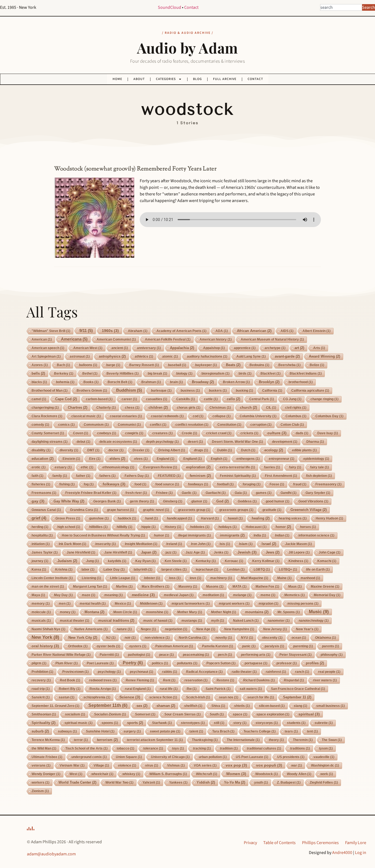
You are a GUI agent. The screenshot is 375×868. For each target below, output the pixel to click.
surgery (132, 731)
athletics (144, 356)
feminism (200, 476)
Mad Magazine (254, 578)
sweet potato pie (165, 731)
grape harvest (120, 510)
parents (330, 646)
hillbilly (124, 527)
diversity (69, 450)
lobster (152, 578)
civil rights (295, 408)
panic (249, 646)
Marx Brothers (155, 586)
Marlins (124, 586)
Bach (63, 365)
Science (129, 697)
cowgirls (134, 433)
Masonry (187, 586)
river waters (325, 680)
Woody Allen (299, 774)
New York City (82, 637)
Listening (91, 578)
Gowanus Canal (46, 510)
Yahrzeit (151, 782)
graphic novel (156, 510)
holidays (228, 527)
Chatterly (106, 408)
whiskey (131, 774)
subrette (324, 723)
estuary (63, 467)
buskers (218, 390)
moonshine (157, 612)
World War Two (119, 782)
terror (81, 740)
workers (40, 782)
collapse (221, 416)
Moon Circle (125, 612)
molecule (41, 612)
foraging (252, 484)
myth (217, 621)
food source (167, 484)
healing (261, 518)
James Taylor (45, 552)
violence (127, 765)
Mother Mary (189, 612)
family (59, 476)
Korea (39, 569)
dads (302, 433)
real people (329, 672)
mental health (93, 604)
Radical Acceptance (204, 672)
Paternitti (109, 655)
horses (308, 527)
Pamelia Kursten (217, 646)
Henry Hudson (329, 518)
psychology (109, 672)
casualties (156, 399)
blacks (39, 382)
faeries (272, 467)
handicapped (179, 518)
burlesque (161, 390)
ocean (299, 638)
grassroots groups (236, 510)
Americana (74, 339)
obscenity (272, 638)
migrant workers (234, 604)
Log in (360, 853)
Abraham (137, 331)
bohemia (65, 382)
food (140, 484)
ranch (302, 672)
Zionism (40, 791)
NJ (111, 638)
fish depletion (319, 476)
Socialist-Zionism (110, 714)
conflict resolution (191, 425)
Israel (269, 544)
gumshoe (99, 518)
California (272, 390)
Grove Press (67, 518)
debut (83, 442)
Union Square (129, 757)
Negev (148, 629)
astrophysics (112, 356)
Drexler (141, 450)
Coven (80, 433)
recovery (41, 680)
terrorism (107, 740)
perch (225, 655)
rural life (169, 689)
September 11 (297, 697)
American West (87, 348)
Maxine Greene (325, 586)
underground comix (89, 757)
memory (41, 604)
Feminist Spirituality (238, 476)
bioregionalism (216, 373)
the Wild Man (44, 748)
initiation (41, 544)
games (264, 493)
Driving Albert (171, 450)
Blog (197, 79)
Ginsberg (172, 501)
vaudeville (324, 757)
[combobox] (341, 7)
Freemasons (44, 493)
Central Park (261, 399)
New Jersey (275, 629)
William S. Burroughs (168, 774)
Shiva (218, 706)
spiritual (309, 714)
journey (40, 561)
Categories (166, 79)
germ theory (142, 501)
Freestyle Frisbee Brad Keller (90, 493)
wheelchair (102, 774)
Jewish (247, 552)
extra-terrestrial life (237, 467)
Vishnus (176, 765)
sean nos (228, 697)
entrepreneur (281, 459)
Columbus (296, 416)
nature (124, 629)
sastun (66, 697)
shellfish (193, 706)
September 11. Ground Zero (55, 706)
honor (283, 527)
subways (67, 731)
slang (300, 706)
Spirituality (43, 723)
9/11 (86, 330)
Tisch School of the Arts (86, 748)
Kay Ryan (145, 561)
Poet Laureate (100, 663)
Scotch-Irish (198, 697)
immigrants (232, 535)
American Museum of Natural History (272, 339)
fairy (295, 467)
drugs (201, 450)
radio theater (244, 672)
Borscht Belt (120, 382)
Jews (272, 552)
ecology (273, 450)
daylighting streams (50, 442)
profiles (315, 663)
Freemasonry (328, 484)
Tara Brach (223, 731)
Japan (148, 552)
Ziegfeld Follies (324, 782)
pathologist (139, 655)
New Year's (307, 629)
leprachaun (207, 569)
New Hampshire (239, 629)
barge (113, 365)
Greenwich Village (308, 510)
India (260, 535)
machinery (221, 578)
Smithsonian (44, 714)
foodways (198, 484)
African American (254, 331)
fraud (299, 484)
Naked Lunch (246, 621)
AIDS (287, 331)
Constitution (229, 425)
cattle (211, 399)
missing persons (302, 604)
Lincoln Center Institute (52, 578)
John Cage (329, 552)
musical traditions (116, 620)
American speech (48, 348)
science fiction (163, 697)
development (284, 442)
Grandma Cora (84, 510)
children (158, 407)
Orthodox (78, 646)
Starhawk (162, 723)
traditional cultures (264, 748)
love (195, 578)
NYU (247, 638)
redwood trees (103, 680)
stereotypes (193, 723)
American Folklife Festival (168, 339)
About (139, 79)
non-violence (157, 638)
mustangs (191, 621)
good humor (277, 501)
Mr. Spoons (289, 612)
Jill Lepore (299, 552)
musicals (41, 621)
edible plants (304, 450)
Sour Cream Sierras (182, 714)
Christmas (220, 408)
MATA (240, 586)
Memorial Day (327, 595)
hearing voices (293, 518)
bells (38, 373)
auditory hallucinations (207, 356)
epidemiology (316, 459)
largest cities (174, 569)
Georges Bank (107, 501)
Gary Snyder (318, 493)
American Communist (116, 339)
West (75, 774)
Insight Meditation (141, 544)
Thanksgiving (205, 740)
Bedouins (259, 365)
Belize (317, 365)
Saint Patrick (218, 689)
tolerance (153, 748)
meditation (213, 595)
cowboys (106, 433)
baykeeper (206, 365)
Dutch (248, 450)
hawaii (235, 518)
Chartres (77, 407)
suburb (40, 731)
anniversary (149, 348)
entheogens (248, 459)
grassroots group (194, 510)
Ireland (174, 544)
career (129, 399)
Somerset (145, 714)
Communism (96, 425)
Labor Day (114, 569)
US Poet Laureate (252, 757)
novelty (224, 638)
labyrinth (143, 569)
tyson (326, 748)
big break (157, 373)
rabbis (169, 672)
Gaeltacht (216, 493)
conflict (158, 425)
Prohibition (42, 672)
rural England (138, 689)
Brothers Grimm (92, 390)
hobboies (199, 527)
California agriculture (310, 390)
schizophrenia (96, 697)
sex (141, 706)
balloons (88, 365)
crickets (249, 433)
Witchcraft (206, 774)
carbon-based (99, 399)
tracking (202, 748)
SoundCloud (169, 7)
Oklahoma (325, 638)
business (190, 390)
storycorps (267, 723)
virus (151, 765)
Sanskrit (41, 697)
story (240, 723)
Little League (122, 578)
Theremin (303, 740)
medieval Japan (179, 595)
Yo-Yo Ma (234, 782)
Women (236, 774)
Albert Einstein (317, 331)
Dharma (315, 442)
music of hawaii (157, 621)
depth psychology (162, 442)
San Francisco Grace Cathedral (298, 689)
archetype (275, 348)
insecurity (105, 544)
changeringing (45, 408)
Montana (94, 612)
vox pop (236, 765)
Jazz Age (195, 552)
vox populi (269, 765)
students (296, 723)
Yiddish (206, 782)
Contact (191, 7)
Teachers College (260, 731)
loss (175, 578)
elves (141, 459)
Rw (192, 689)
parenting (303, 646)
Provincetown (75, 672)
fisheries (41, 484)
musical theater (74, 621)
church (248, 407)
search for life (260, 697)
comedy (40, 425)
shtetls (242, 706)
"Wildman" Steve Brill (51, 331)
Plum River (66, 663)
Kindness (298, 561)
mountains (256, 612)
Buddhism (129, 390)
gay (38, 501)
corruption (261, 425)
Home (117, 79)
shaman (165, 706)
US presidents (290, 757)
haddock (127, 518)
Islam (246, 544)
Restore (225, 680)
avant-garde (287, 356)
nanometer (279, 621)
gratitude (271, 510)
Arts (319, 348)
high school (68, 527)
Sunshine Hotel (100, 731)
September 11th (107, 705)
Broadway (203, 382)
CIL (271, 408)
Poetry (133, 662)
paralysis (274, 646)
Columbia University (258, 416)
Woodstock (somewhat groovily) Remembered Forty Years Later (135, 169)
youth (261, 782)
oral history (45, 646)
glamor (199, 501)
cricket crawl (218, 433)
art (299, 348)
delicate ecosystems (118, 442)
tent (312, 731)
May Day (63, 595)
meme (268, 595)
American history (216, 339)
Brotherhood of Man (50, 390)
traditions (300, 748)
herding (40, 527)
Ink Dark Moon (72, 544)
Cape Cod (66, 399)
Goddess (247, 501)
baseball (177, 365)
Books (91, 382)
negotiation (176, 629)
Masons (214, 586)
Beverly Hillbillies (123, 373)
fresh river (136, 493)
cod (198, 416)
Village (101, 765)
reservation (196, 680)
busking (244, 390)
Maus (295, 586)
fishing (67, 484)
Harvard (210, 518)
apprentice (245, 348)
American (42, 339)
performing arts (255, 655)
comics (66, 425)
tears (291, 731)
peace (166, 655)
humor (161, 535)
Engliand (192, 459)
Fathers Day (137, 476)
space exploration (272, 714)
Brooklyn (269, 382)
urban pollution (213, 757)
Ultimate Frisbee (47, 757)
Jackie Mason (298, 544)
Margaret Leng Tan (90, 586)
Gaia (241, 493)
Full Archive (224, 79)
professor (286, 663)
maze (88, 595)
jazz (171, 552)
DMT (93, 450)
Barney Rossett (144, 365)
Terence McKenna (48, 740)
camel (39, 399)
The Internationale (243, 740)
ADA (222, 331)
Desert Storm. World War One (237, 442)
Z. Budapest (289, 782)
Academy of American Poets (181, 331)
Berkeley (63, 373)
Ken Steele (176, 561)
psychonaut (141, 672)
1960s (110, 330)
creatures (162, 433)
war (296, 765)
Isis (225, 544)
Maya (38, 595)
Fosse (277, 484)
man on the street (48, 586)
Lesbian (236, 569)
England (165, 459)
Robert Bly (69, 689)
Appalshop (214, 348)
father (83, 476)
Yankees (178, 782)
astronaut (80, 356)
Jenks (221, 552)
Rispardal (294, 680)
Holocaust (256, 527)
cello (233, 399)
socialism (75, 714)
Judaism (67, 561)
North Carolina (192, 638)
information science (316, 535)
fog (89, 484)
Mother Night (223, 612)
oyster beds (108, 646)
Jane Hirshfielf (118, 552)
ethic (87, 467)
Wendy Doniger (46, 774)
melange (242, 595)
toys (178, 748)
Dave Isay (327, 433)
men (65, 604)
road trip (41, 689)
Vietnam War (72, 765)
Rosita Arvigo (102, 689)
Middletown (151, 604)
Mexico (123, 604)
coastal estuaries (126, 416)
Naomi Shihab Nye (48, 629)
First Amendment (281, 476)
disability (41, 450)
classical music (86, 416)
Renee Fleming (140, 680)
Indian (282, 535)
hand (151, 518)
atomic (170, 356)
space (240, 714)
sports (135, 723)
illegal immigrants (194, 535)
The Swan (332, 740)
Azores (40, 365)
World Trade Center (77, 782)
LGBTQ (262, 569)
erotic (39, 467)
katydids (117, 561)
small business (330, 706)
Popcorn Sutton (221, 663)
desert (195, 442)
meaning (113, 595)
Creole (189, 433)
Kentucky (206, 561)
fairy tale (319, 467)
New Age (205, 629)
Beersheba (289, 365)
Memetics (294, 595)
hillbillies (98, 527)
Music (319, 611)
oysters (137, 646)
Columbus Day (329, 416)
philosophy (332, 655)
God (222, 501)
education (43, 459)
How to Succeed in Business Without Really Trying (103, 535)
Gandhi (288, 493)
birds (245, 373)
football (225, 484)
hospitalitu (42, 535)
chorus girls (188, 408)
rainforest (276, 672)
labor (88, 569)
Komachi (326, 561)
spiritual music (79, 723)
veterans (41, 765)
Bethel (89, 373)
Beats (233, 365)
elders (117, 459)
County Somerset (48, 433)
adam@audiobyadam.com (51, 854)
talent (196, 731)
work (326, 774)
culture (277, 433)
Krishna (63, 569)
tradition (229, 748)
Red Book (70, 680)
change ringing (324, 399)
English (219, 459)
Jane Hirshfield (81, 552)
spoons (110, 723)
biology (184, 373)
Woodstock (266, 774)
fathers (107, 476)
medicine (143, 595)
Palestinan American (174, 646)
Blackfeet (271, 373)
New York (45, 637)
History (173, 527)
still (219, 723)
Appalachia (182, 348)
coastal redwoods (167, 416)
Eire (94, 459)
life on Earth (318, 569)
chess (132, 408)
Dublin (224, 450)
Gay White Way (69, 501)
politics (160, 663)
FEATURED (169, 476)
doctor (116, 450)
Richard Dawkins (259, 680)
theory (276, 740)
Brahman (151, 382)
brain (176, 382)
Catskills (185, 399)
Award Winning (324, 356)
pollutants (187, 663)
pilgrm (39, 663)
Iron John (201, 544)
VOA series (205, 765)
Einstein (71, 459)
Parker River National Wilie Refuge (61, 655)
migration (268, 604)
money (67, 612)
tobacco (125, 748)
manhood (310, 578)
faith (37, 476)
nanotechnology (314, 621)
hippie (148, 527)
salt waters (251, 689)
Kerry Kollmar (265, 561)
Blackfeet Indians (306, 373)
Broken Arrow (236, 382)
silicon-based (272, 706)
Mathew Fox (267, 586)
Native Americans (91, 629)
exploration (198, 467)
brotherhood (301, 382)
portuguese (256, 663)
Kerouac (234, 561)
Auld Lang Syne (251, 356)
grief (39, 518)
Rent (169, 680)
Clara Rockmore (47, 416)
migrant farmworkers (191, 604)
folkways (114, 484)
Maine (284, 578)
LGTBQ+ (288, 569)
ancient (119, 348)
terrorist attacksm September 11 (155, 740)
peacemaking (196, 655)
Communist (129, 425)
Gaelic (189, 493)
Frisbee (164, 493)
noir (130, 638)
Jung (92, 561)
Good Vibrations (313, 501)
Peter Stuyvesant (295, 655)
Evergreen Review (160, 467)
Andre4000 (342, 853)
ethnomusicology (118, 467)
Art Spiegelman (46, 356)
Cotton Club (292, 425)
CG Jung (292, 399)
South (217, 714)
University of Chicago (170, 757)
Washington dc (325, 765)
